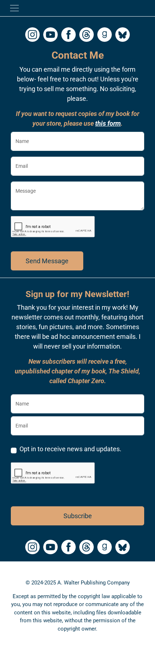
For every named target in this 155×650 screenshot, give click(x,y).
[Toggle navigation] (14, 8)
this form (108, 123)
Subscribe (77, 516)
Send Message (47, 261)
